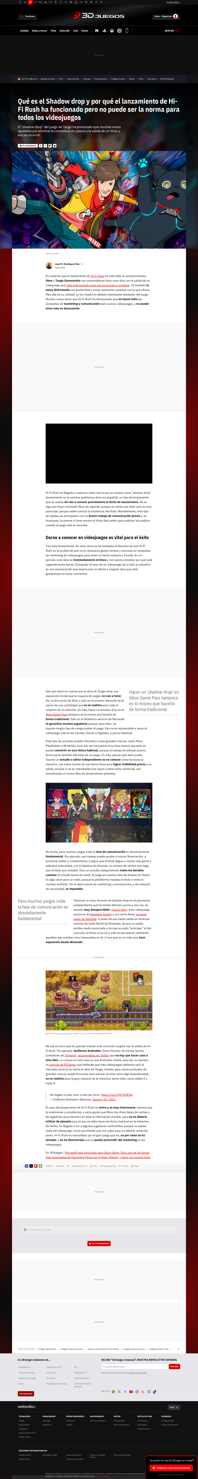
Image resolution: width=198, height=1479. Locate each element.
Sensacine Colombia (74, 1459)
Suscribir (174, 1366)
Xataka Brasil (24, 1459)
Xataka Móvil (24, 1425)
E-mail (54, 145)
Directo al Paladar (97, 1421)
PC (68, 1166)
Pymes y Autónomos (169, 1425)
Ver (100, 1243)
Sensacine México (73, 1455)
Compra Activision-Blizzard (83, 1385)
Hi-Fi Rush (123, 1166)
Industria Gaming (108, 1166)
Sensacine (70, 1421)
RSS (143, 1391)
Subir (172, 1407)
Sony (21, 1383)
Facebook (40, 145)
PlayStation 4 (80, 1372)
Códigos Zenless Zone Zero (72, 1349)
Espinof (69, 1425)
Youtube (131, 1391)
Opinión (93, 1166)
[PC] (97, 30)
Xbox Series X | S (79, 1166)
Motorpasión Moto (121, 1425)
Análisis (24, 30)
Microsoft (51, 1378)
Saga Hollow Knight (27, 1378)
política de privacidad (138, 1373)
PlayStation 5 (25, 1367)
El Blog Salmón (167, 1421)
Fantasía (86, 79)
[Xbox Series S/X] (112, 30)
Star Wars (152, 79)
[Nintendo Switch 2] (119, 30)
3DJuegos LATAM (49, 1455)
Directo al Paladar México (97, 1456)
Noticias (60, 1166)
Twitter (45, 145)
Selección (65, 30)
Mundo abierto (101, 79)
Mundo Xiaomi (25, 1437)
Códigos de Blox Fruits (159, 1349)
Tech (75, 30)
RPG (61, 79)
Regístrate (167, 16)
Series (85, 30)
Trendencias (143, 1421)
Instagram (137, 1391)
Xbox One (51, 1372)
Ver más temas (25, 1393)
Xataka (22, 1421)
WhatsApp (113, 1391)
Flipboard (50, 145)
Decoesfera (142, 1425)
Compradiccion (144, 1429)
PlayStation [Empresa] (56, 1383)
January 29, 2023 (104, 1099)
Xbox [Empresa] (81, 1378)
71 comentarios (29, 145)
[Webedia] (27, 1406)
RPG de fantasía (167, 79)
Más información (102, 1476)
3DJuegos (99, 15)
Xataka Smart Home (27, 1433)
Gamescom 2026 (48, 79)
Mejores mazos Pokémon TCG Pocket (103, 1349)
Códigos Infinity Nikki (48, 1349)
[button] (68, 264)
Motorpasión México (122, 1455)
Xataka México (25, 1455)
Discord (149, 1391)
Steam (132, 79)
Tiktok (154, 1391)
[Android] (127, 30)
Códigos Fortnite (118, 79)
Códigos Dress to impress (134, 1349)
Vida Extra (46, 1425)
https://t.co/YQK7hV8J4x (117, 1095)
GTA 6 (141, 79)
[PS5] (104, 30)
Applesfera (23, 1429)
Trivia (53, 30)
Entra (157, 16)
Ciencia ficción (73, 79)
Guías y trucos (39, 30)
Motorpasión (119, 1421)
